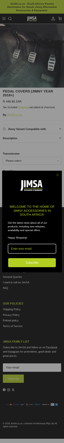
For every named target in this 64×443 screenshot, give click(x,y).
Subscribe (32, 262)
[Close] (57, 175)
